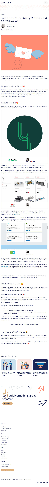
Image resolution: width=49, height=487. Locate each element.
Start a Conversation (7, 470)
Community (3, 458)
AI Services (3, 440)
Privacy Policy (19, 479)
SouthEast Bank (4, 266)
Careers (3, 456)
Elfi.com (17, 258)
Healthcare (3, 426)
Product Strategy (5, 436)
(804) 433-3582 (4, 466)
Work (2, 450)
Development (4, 444)
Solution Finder (16, 214)
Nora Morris (9, 25)
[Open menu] (46, 2)
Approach (3, 452)
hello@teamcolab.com (6, 464)
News (11, 29)
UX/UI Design (4, 442)
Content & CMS (4, 438)
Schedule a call (7, 403)
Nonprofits (3, 430)
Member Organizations (6, 428)
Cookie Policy (27, 479)
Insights (3, 454)
